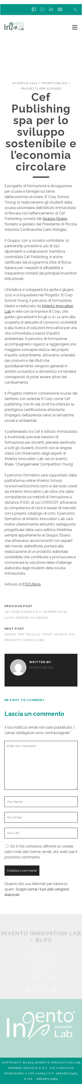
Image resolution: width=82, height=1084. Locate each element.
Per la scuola (41, 954)
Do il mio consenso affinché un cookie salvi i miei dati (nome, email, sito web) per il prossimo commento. (41, 851)
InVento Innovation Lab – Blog (41, 936)
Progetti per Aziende (41, 88)
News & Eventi (41, 948)
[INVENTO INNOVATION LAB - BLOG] (15, 28)
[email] (60, 9)
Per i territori (41, 959)
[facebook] (34, 9)
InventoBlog (54, 83)
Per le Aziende (41, 965)
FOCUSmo (32, 584)
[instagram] (42, 9)
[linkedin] (51, 9)
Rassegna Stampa (41, 977)
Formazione (41, 971)
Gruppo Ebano (55, 218)
